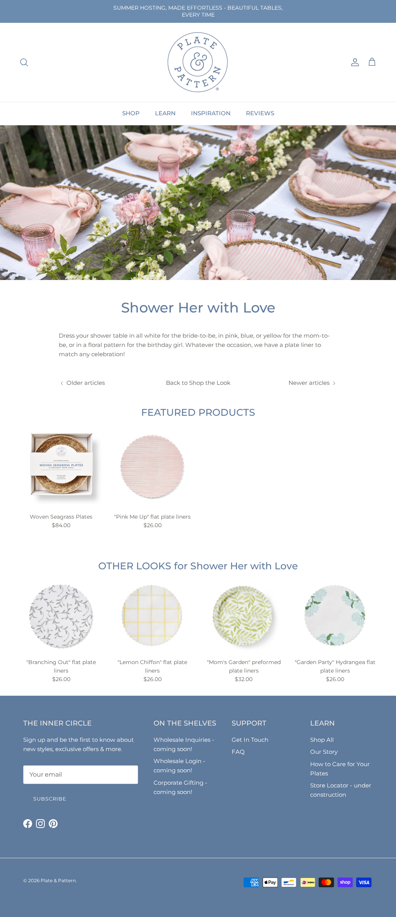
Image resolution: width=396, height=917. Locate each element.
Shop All (322, 739)
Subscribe (50, 799)
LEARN (165, 113)
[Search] (24, 62)
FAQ (238, 751)
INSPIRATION (210, 113)
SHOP (131, 113)
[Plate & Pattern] (198, 62)
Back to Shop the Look (198, 382)
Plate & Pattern (58, 880)
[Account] (353, 62)
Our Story (324, 751)
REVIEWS (260, 113)
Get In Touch (250, 739)
